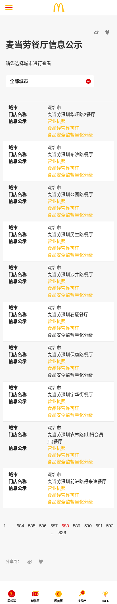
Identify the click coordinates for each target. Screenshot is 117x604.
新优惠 (35, 601)
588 (65, 525)
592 (110, 525)
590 (88, 525)
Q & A (105, 601)
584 (20, 525)
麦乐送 (11, 601)
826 (62, 532)
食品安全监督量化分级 (70, 135)
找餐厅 (82, 601)
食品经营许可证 (63, 128)
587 (54, 525)
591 (99, 525)
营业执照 (56, 121)
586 (43, 525)
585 (31, 525)
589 (76, 525)
